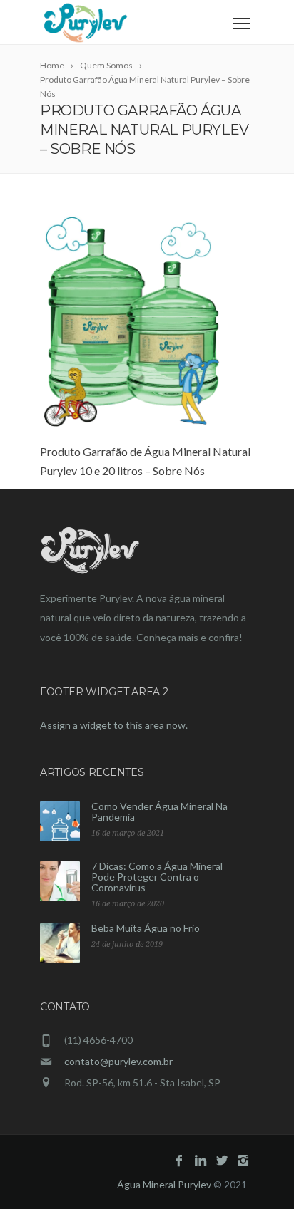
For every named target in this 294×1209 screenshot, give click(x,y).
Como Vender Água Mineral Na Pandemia (159, 811)
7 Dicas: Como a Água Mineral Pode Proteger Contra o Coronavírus (157, 876)
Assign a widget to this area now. (114, 725)
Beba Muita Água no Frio (145, 928)
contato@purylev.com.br (118, 1061)
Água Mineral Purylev (164, 1184)
